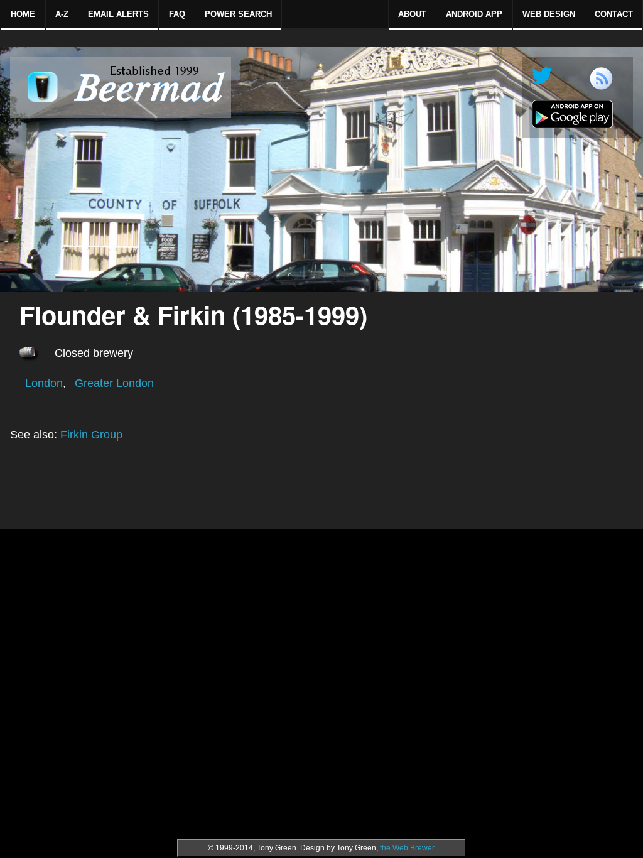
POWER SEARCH (238, 14)
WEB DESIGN (548, 14)
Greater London (114, 383)
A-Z (61, 14)
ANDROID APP (474, 14)
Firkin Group (91, 434)
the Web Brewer (407, 848)
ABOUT (412, 14)
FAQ (177, 14)
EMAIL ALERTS (118, 14)
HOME (23, 14)
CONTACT (614, 14)
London (44, 383)
